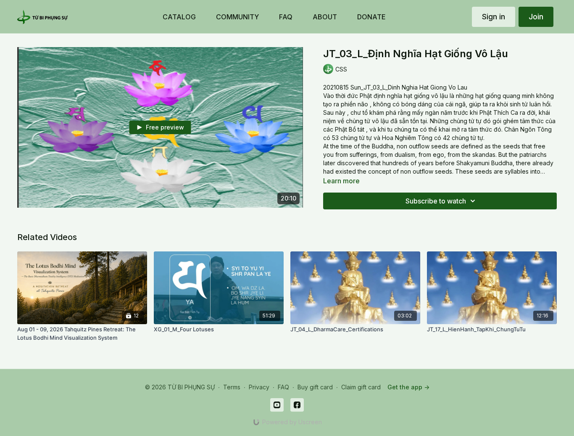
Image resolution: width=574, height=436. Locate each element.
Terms (231, 387)
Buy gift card (315, 387)
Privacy (259, 387)
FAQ (283, 387)
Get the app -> (408, 387)
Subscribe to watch (435, 201)
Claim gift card (361, 387)
